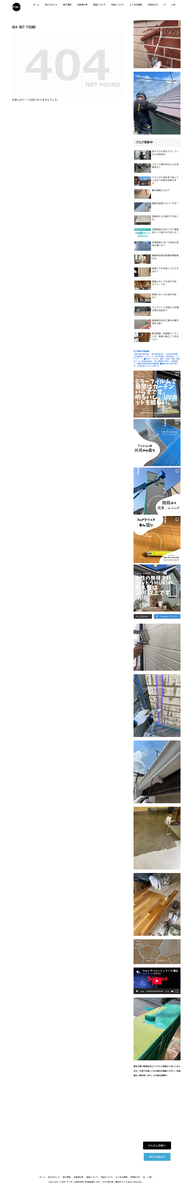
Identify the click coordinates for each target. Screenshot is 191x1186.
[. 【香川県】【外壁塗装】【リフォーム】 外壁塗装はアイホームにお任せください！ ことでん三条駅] (157, 394)
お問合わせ (135, 1177)
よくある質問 (121, 1177)
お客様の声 (78, 1177)
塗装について (92, 1177)
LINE (150, 1177)
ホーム (42, 1177)
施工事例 (67, 1177)
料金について (107, 1177)
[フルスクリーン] (176, 991)
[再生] (137, 991)
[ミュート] (172, 991)
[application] (157, 981)
